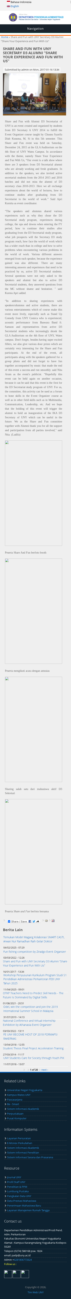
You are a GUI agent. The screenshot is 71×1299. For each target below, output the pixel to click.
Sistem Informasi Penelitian (23, 1152)
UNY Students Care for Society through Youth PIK (33, 1058)
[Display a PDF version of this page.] (53, 920)
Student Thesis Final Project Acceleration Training (33, 1048)
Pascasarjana (14, 1099)
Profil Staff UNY (16, 1182)
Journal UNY (14, 1177)
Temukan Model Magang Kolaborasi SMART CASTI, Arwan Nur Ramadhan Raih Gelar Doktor (33, 939)
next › (44, 1069)
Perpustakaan (15, 1113)
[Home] (35, 20)
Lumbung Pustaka (18, 1191)
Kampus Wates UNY (18, 1095)
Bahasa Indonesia (20, 2)
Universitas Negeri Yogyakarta (24, 1090)
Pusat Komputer (16, 1118)
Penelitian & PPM (17, 1186)
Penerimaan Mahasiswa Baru (24, 1205)
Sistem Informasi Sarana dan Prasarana (30, 1157)
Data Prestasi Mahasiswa (21, 1201)
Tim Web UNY (36, 1292)
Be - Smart (13, 1104)
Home (4, 37)
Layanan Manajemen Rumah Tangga (28, 1210)
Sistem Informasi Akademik (23, 1109)
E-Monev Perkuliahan (19, 1143)
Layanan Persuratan (19, 1138)
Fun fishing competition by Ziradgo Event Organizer (34, 951)
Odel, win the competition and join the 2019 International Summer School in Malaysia (30, 1009)
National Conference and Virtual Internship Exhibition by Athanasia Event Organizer (29, 1023)
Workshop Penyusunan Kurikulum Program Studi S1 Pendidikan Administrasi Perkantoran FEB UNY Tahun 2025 (35, 979)
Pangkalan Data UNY (19, 1196)
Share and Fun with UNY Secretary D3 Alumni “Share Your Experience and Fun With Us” (35, 963)
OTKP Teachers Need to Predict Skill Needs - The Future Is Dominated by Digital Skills (33, 995)
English (14, 6)
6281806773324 (23, 1259)
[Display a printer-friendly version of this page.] (46, 920)
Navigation (35, 28)
